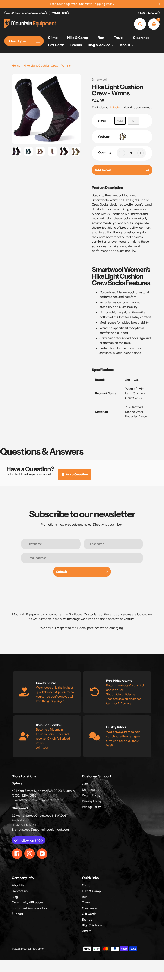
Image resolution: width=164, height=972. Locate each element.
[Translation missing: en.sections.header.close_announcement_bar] (159, 4)
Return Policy (91, 795)
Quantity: (105, 152)
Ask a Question (76, 474)
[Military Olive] (122, 136)
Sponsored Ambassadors (29, 908)
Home (16, 66)
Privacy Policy (91, 801)
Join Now (42, 747)
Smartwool (99, 79)
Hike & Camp (91, 891)
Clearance (89, 908)
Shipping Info (91, 790)
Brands (87, 919)
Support (17, 914)
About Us (18, 885)
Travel (86, 902)
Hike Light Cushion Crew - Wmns (47, 66)
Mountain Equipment (33, 948)
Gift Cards (89, 914)
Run (85, 897)
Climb (86, 885)
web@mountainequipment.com (25, 13)
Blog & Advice (92, 925)
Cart (85, 784)
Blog (15, 897)
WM (120, 121)
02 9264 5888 (59, 13)
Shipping (115, 107)
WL (133, 121)
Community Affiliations (28, 902)
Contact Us (20, 891)
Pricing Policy (91, 807)
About (86, 931)
